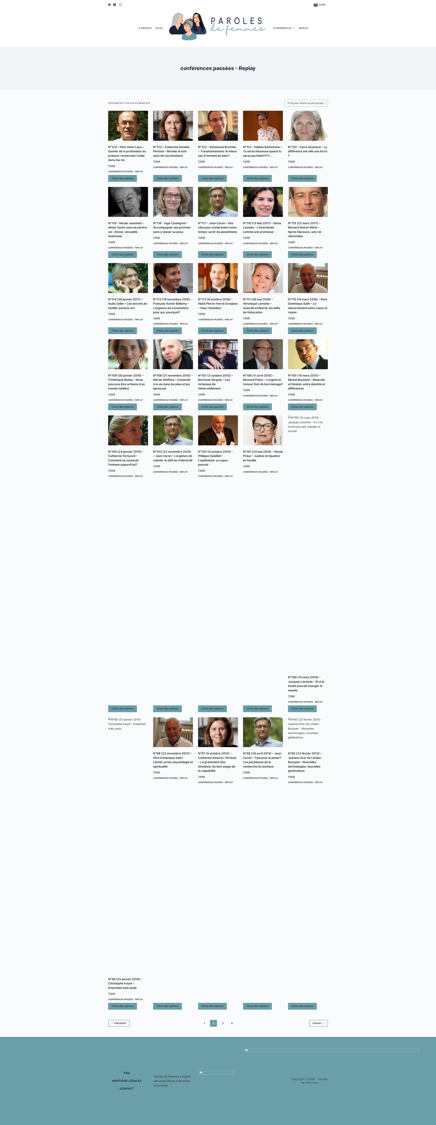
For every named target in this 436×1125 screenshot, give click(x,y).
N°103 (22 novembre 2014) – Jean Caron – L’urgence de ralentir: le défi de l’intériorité (172, 456)
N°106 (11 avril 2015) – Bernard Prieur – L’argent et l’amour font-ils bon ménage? (263, 380)
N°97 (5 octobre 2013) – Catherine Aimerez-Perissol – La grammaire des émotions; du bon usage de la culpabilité (217, 762)
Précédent (120, 1023)
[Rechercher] (120, 4)
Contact (127, 1088)
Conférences (282, 28)
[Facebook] (109, 4)
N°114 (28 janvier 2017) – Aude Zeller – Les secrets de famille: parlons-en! (127, 304)
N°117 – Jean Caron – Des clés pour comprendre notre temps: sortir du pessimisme (217, 227)
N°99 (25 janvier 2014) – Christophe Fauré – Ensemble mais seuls (125, 983)
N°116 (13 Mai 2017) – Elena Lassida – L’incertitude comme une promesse (262, 227)
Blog (159, 28)
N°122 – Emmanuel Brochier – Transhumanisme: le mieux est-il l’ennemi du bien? (217, 151)
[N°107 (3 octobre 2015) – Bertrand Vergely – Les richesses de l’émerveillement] (218, 354)
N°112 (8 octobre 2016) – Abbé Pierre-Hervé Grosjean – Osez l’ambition (218, 304)
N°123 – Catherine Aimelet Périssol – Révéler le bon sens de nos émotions (171, 151)
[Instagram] (114, 4)
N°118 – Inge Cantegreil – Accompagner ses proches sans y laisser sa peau (171, 227)
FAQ (127, 1073)
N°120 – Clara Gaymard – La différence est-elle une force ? (307, 151)
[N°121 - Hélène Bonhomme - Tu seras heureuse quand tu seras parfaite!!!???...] (263, 126)
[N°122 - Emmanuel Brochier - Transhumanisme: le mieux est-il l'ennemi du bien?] (218, 126)
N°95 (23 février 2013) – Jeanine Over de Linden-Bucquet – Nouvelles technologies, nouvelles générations (305, 762)
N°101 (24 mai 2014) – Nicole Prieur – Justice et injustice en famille (263, 456)
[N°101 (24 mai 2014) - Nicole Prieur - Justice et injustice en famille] (263, 430)
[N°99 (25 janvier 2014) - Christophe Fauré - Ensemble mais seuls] (128, 845)
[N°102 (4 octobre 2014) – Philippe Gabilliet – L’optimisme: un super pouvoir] (218, 430)
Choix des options (123, 178)
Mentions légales (126, 1080)
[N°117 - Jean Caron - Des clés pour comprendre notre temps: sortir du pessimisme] (218, 202)
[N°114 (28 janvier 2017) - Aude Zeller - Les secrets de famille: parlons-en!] (128, 278)
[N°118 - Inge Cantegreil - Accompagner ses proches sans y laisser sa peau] (173, 202)
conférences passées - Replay (125, 171)
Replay (303, 28)
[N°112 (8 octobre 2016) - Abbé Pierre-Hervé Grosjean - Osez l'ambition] (218, 278)
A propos (145, 28)
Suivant (317, 1023)
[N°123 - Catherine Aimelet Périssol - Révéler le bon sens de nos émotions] (173, 126)
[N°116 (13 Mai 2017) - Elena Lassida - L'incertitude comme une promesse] (263, 202)
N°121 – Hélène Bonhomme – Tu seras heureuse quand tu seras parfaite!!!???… (262, 151)
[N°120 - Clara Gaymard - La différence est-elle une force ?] (308, 126)
